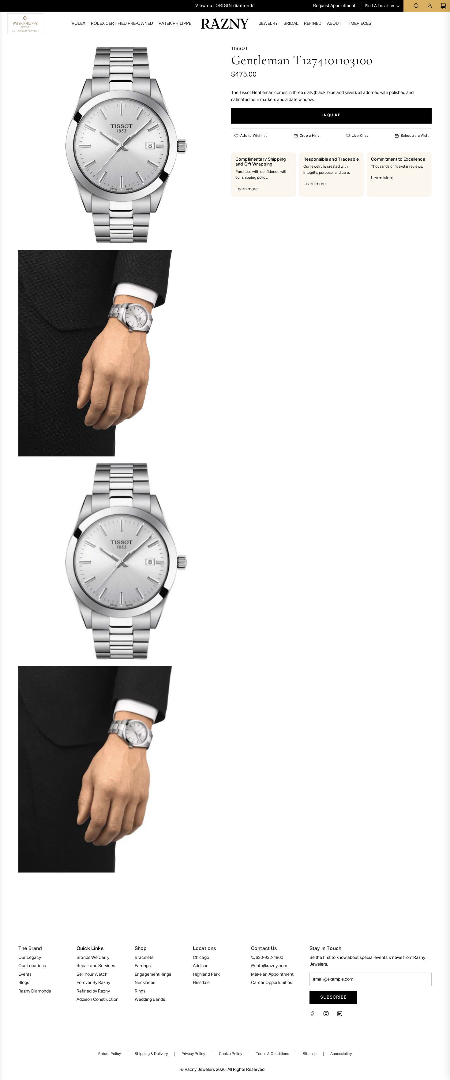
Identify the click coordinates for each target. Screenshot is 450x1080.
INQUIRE (331, 115)
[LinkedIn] (339, 1015)
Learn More (382, 178)
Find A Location (379, 6)
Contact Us (264, 948)
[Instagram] (326, 1015)
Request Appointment (334, 6)
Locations (204, 948)
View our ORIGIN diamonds (225, 6)
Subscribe (333, 997)
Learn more (246, 189)
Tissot (239, 49)
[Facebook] (314, 1015)
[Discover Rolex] (421, 23)
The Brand (30, 948)
